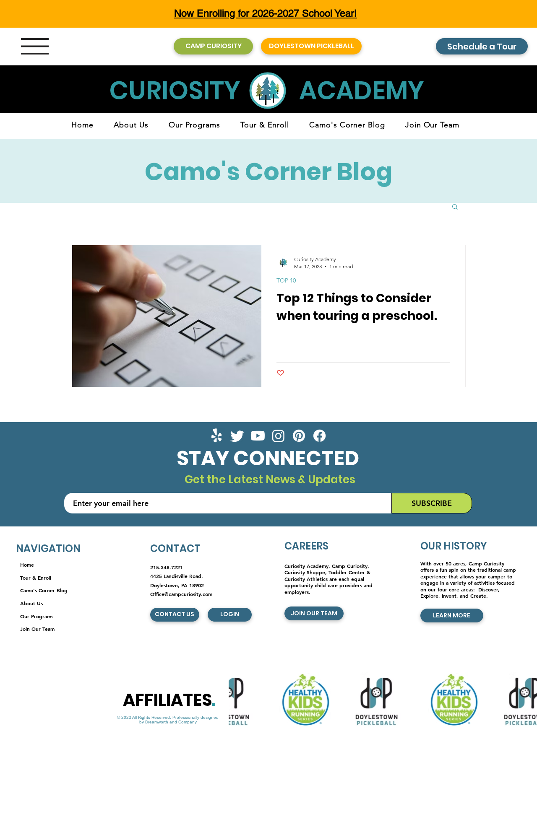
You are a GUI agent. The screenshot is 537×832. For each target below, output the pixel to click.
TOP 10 (286, 280)
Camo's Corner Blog (44, 590)
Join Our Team (37, 628)
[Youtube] (258, 436)
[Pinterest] (299, 436)
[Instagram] (278, 436)
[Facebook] (319, 436)
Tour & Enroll (35, 577)
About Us (31, 603)
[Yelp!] (217, 436)
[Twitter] (237, 436)
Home (27, 564)
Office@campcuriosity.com (181, 594)
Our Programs (36, 616)
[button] (35, 46)
